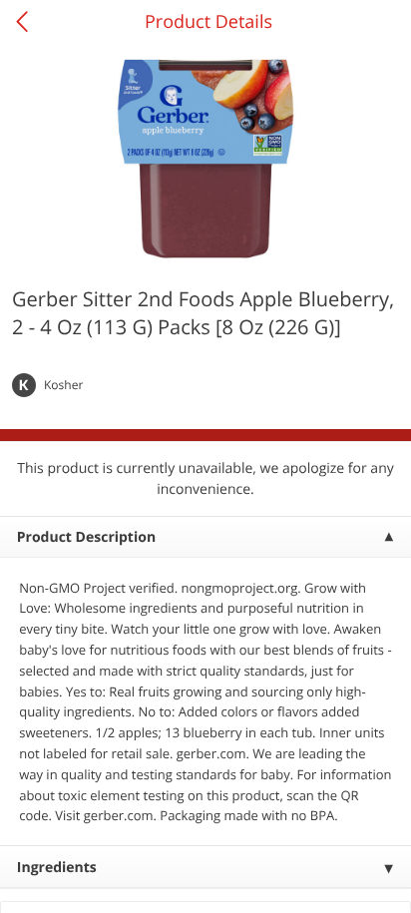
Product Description (86, 537)
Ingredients (57, 867)
